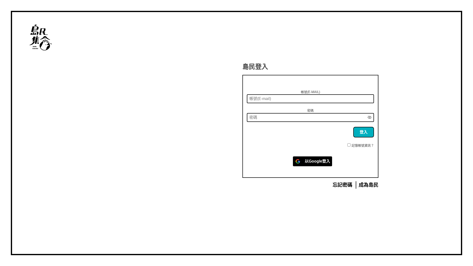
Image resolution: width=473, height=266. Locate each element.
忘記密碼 (342, 185)
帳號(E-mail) (310, 92)
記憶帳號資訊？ (363, 145)
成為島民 (368, 185)
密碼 (310, 110)
